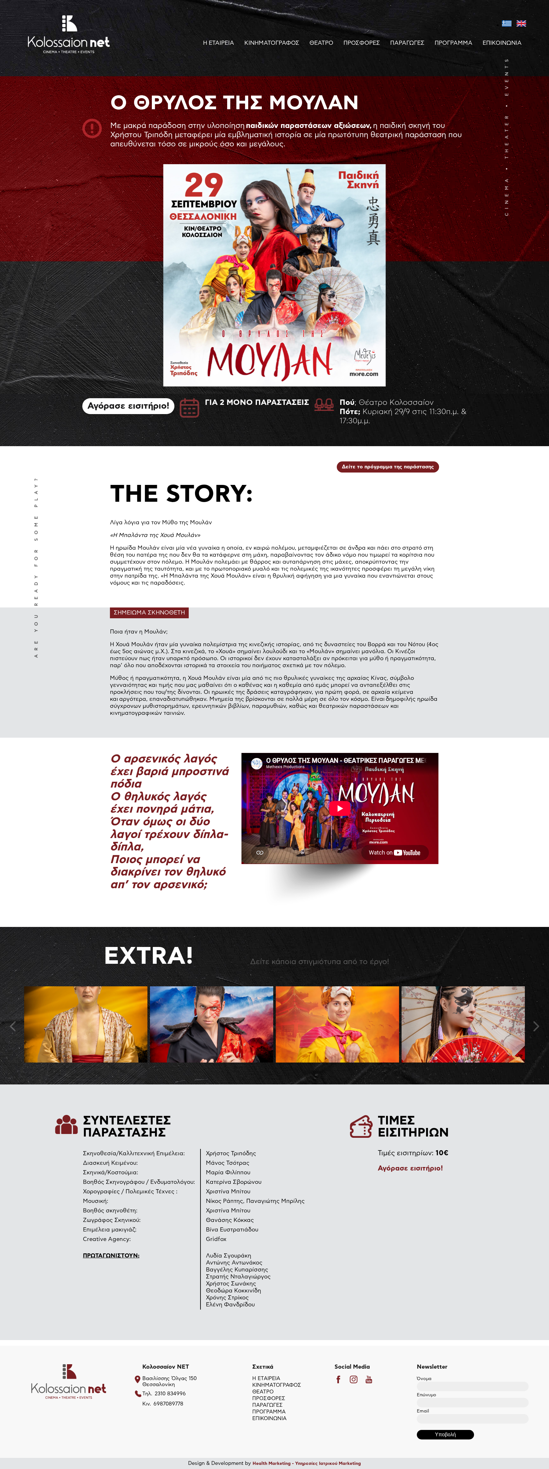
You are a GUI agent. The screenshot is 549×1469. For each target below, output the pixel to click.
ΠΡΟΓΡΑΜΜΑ (453, 43)
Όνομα (424, 1379)
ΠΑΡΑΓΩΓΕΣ (407, 43)
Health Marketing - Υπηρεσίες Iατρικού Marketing (307, 1463)
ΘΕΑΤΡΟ (321, 43)
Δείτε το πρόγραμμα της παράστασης (388, 466)
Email (423, 1411)
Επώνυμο (426, 1395)
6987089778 (168, 1403)
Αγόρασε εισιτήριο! (128, 406)
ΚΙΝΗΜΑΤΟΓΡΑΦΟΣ (271, 43)
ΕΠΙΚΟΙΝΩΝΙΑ (502, 43)
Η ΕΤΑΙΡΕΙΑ (218, 43)
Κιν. (146, 1403)
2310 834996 (170, 1393)
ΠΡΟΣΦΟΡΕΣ (361, 43)
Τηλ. (147, 1393)
